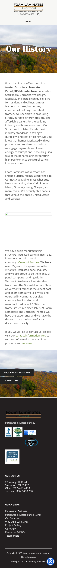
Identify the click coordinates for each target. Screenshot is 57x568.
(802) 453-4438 (21, 488)
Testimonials (12, 535)
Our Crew (10, 528)
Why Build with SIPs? (16, 521)
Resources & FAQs (15, 532)
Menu (28, 22)
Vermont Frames (28, 262)
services (27, 343)
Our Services (12, 518)
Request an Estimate (17, 372)
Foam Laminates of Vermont (28, 7)
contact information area (31, 335)
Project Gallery (13, 525)
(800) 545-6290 (24, 491)
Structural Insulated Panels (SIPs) (23, 514)
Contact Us (11, 380)
